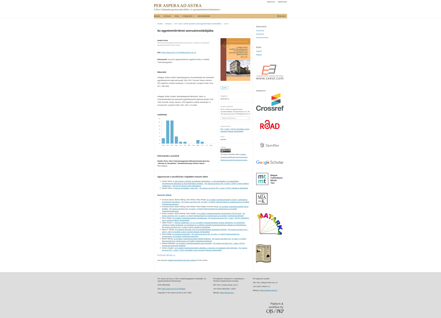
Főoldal (159, 24)
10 (171, 255)
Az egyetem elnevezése (181, 234)
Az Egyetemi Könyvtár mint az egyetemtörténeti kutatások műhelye (201, 229)
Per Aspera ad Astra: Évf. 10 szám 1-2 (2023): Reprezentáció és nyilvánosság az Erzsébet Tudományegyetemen (203, 214)
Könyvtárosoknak (262, 37)
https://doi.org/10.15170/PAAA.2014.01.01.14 (178, 52)
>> (174, 255)
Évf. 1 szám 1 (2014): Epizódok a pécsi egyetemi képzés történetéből (198, 24)
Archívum (167, 16)
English (259, 51)
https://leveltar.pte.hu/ (268, 290)
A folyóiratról (187, 16)
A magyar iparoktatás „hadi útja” (186, 188)
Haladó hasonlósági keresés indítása (182, 260)
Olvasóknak (260, 31)
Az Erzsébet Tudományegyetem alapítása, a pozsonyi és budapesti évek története (206, 248)
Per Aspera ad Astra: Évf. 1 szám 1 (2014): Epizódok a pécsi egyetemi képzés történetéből (205, 230)
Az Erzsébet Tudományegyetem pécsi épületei (194, 243)
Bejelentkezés (282, 2)
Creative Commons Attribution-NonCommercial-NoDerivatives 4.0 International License (234, 157)
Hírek (177, 16)
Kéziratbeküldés (204, 16)
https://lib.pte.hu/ (227, 293)
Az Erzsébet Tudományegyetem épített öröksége (192, 239)
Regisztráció (271, 2)
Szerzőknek (260, 34)
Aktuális (157, 16)
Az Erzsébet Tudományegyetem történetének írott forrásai (219, 213)
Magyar (259, 55)
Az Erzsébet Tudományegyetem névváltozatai (189, 218)
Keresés (282, 16)
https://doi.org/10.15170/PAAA (173, 289)
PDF (225, 88)
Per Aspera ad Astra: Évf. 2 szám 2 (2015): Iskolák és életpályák (224, 188)
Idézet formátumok (228, 118)
